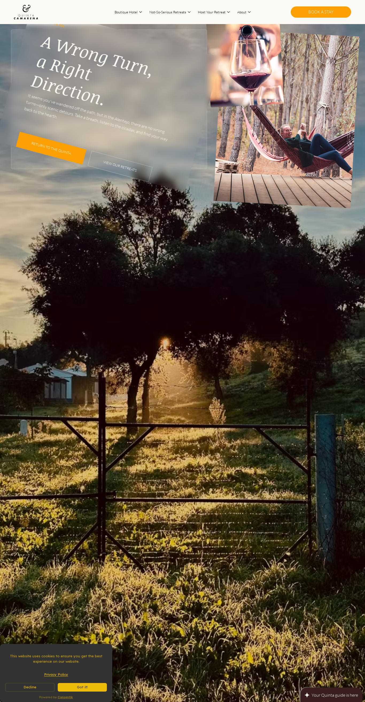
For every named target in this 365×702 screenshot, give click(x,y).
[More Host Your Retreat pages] (228, 12)
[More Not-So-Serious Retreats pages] (189, 12)
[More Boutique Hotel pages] (140, 12)
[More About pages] (249, 12)
